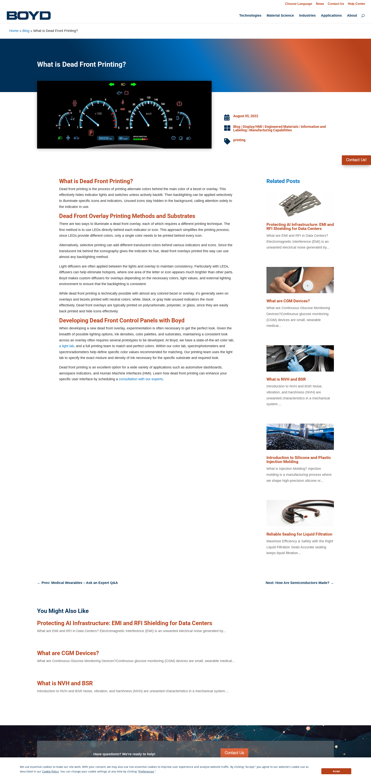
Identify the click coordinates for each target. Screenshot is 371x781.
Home (14, 31)
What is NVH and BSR (286, 379)
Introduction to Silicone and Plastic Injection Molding (298, 459)
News (320, 3)
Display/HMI (252, 127)
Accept (336, 771)
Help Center (356, 3)
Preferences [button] (107, 771)
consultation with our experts (141, 379)
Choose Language (298, 3)
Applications (331, 15)
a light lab (66, 346)
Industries (307, 15)
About (352, 15)
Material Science (280, 15)
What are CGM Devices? (288, 301)
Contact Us (336, 3)
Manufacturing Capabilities (270, 130)
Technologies (250, 15)
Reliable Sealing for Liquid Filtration (299, 534)
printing (239, 140)
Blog (25, 31)
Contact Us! (356, 160)
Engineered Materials (281, 127)
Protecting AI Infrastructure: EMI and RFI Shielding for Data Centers (300, 226)
